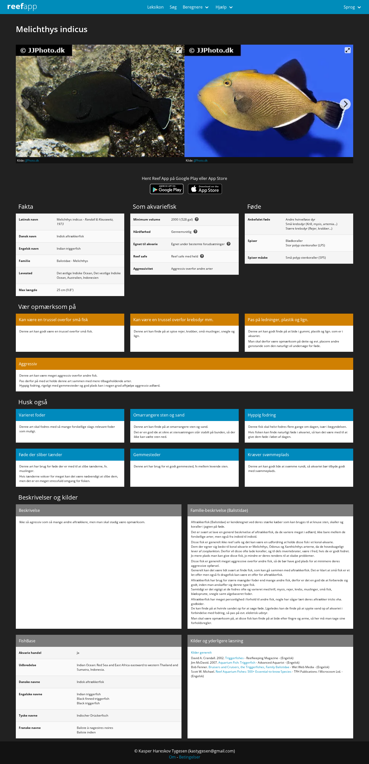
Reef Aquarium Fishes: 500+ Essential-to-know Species (253, 671)
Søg (173, 7)
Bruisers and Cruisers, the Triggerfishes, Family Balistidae (249, 667)
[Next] (345, 104)
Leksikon (155, 7)
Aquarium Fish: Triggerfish (236, 662)
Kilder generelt (201, 652)
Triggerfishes (234, 658)
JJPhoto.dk (32, 160)
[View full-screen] (179, 50)
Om (172, 757)
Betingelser (189, 757)
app (22, 6)
